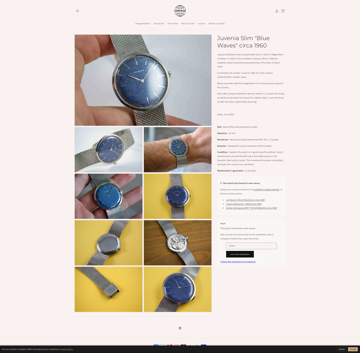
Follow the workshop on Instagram (238, 261)
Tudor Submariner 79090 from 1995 (243, 203)
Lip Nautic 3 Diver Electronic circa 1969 (245, 199)
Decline (342, 349)
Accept (353, 349)
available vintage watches (266, 189)
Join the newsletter (240, 254)
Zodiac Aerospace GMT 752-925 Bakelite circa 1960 (251, 207)
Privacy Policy (66, 349)
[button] (78, 11)
